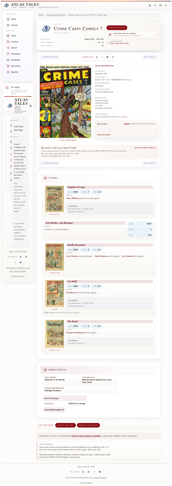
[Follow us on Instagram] (26, 256)
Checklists (15, 60)
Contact (14, 25)
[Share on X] (97, 57)
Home (13, 19)
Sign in (127, 124)
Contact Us (19, 239)
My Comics (15, 66)
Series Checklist (88, 425)
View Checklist (117, 28)
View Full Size (54, 214)
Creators (14, 42)
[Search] (155, 5)
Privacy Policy (18, 276)
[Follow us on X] (20, 256)
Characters (15, 54)
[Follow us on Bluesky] (20, 262)
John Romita (101, 256)
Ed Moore (70, 292)
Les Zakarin (127, 256)
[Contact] (160, 5)
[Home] (149, 5)
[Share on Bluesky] (107, 57)
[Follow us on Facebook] (15, 262)
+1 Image (54, 309)
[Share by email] (113, 57)
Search (14, 48)
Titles (13, 36)
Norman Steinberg (74, 332)
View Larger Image (68, 140)
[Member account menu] (166, 5)
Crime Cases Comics (55, 15)
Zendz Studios (19, 271)
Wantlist (110, 129)
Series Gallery (65, 425)
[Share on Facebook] (102, 57)
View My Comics (104, 134)
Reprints (14, 72)
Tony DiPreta (72, 198)
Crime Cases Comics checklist (86, 436)
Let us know (122, 117)
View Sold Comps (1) (54, 410)
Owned (101, 129)
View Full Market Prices (145, 148)
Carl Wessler (72, 256)
